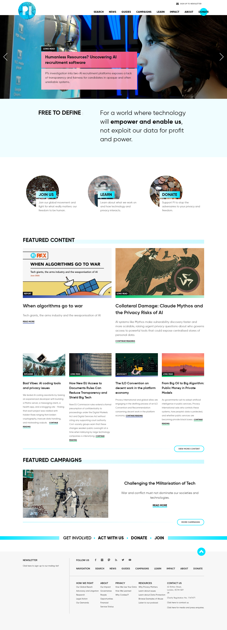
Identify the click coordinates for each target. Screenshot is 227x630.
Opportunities (106, 599)
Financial (104, 603)
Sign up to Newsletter (191, 3)
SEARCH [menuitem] (99, 12)
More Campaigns (190, 522)
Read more (28, 321)
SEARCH (99, 568)
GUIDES (126, 568)
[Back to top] (201, 552)
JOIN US (46, 194)
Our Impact (105, 587)
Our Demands (82, 603)
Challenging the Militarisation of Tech (159, 483)
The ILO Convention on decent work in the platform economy (135, 388)
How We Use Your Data (126, 587)
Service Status (107, 606)
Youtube (130, 560)
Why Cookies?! (122, 595)
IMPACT (171, 568)
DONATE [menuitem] (203, 12)
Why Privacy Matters (148, 587)
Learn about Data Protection (152, 595)
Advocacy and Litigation (87, 591)
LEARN (106, 194)
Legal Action (81, 599)
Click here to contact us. (178, 602)
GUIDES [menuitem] (126, 12)
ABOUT (184, 568)
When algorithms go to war (53, 306)
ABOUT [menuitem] (189, 12)
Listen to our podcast (148, 603)
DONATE (169, 194)
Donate (139, 538)
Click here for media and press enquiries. (185, 607)
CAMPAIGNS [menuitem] (143, 12)
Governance (106, 591)
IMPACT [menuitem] (174, 12)
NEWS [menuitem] (112, 12)
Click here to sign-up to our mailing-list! (41, 566)
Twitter (123, 560)
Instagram (102, 560)
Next (222, 57)
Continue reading (125, 341)
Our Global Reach (84, 587)
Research (80, 595)
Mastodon (109, 560)
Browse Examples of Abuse (151, 599)
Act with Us (111, 538)
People (103, 595)
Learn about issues (147, 591)
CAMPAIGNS (142, 568)
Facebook (95, 560)
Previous (5, 57)
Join (159, 538)
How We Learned (123, 591)
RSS (116, 560)
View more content (189, 448)
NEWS (113, 568)
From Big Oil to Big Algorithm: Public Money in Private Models (183, 388)
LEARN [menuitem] (161, 12)
